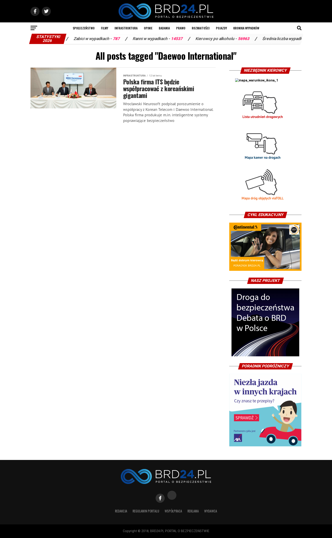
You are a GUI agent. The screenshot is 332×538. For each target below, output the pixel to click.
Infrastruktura (126, 28)
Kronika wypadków (246, 28)
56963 (222, 38)
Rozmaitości (201, 28)
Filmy (104, 28)
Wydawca (210, 511)
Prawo (180, 28)
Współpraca (173, 511)
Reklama (193, 511)
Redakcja (121, 511)
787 (94, 38)
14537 (155, 38)
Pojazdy (221, 28)
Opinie (148, 28)
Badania (164, 28)
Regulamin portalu (146, 511)
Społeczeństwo (84, 28)
